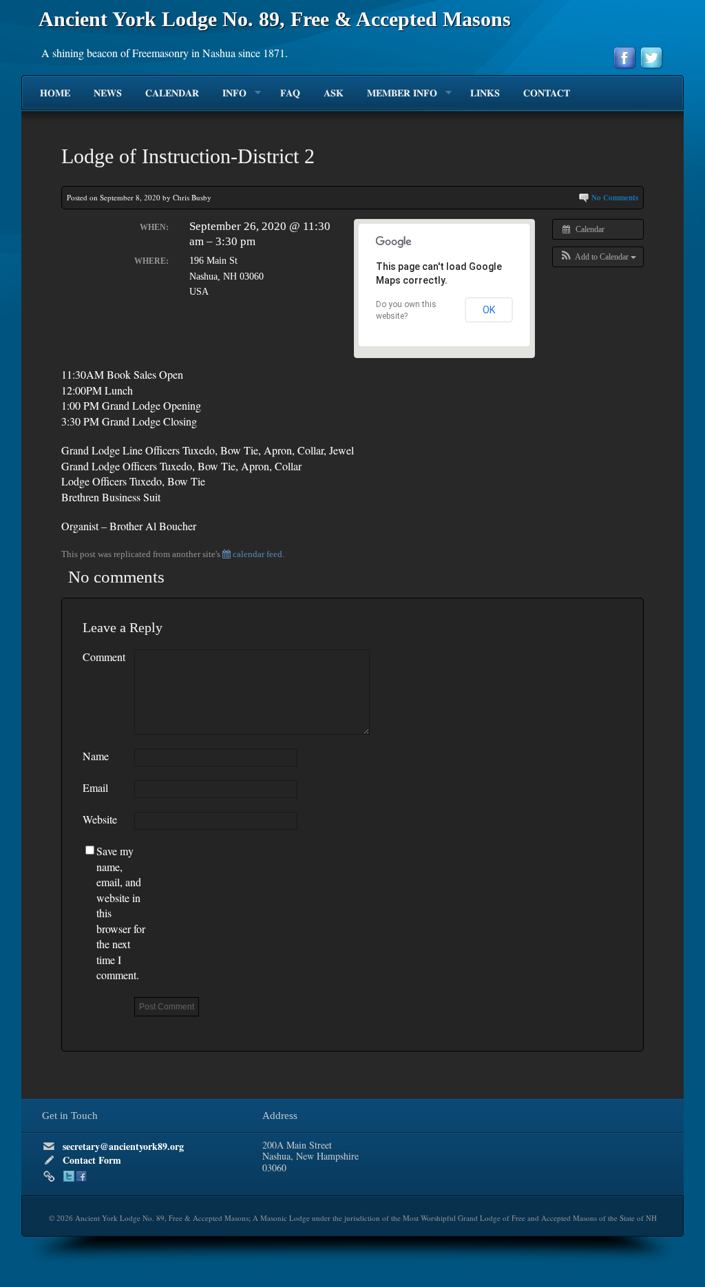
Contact (546, 93)
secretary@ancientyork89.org (123, 1146)
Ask (334, 93)
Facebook (81, 1176)
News (108, 93)
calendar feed (256, 554)
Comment (104, 656)
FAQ (290, 93)
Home (55, 93)
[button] (598, 256)
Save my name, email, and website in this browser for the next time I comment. (120, 913)
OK (489, 309)
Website (100, 819)
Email (95, 787)
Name (96, 756)
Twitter (68, 1176)
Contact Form (92, 1160)
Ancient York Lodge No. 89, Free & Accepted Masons (275, 19)
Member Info (396, 93)
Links (485, 93)
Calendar (172, 93)
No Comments (614, 197)
